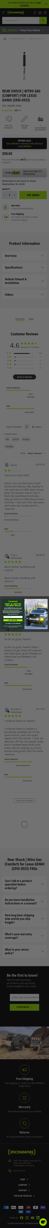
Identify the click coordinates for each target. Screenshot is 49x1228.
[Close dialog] (46, 600)
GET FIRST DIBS (13, 620)
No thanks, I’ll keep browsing (13, 623)
